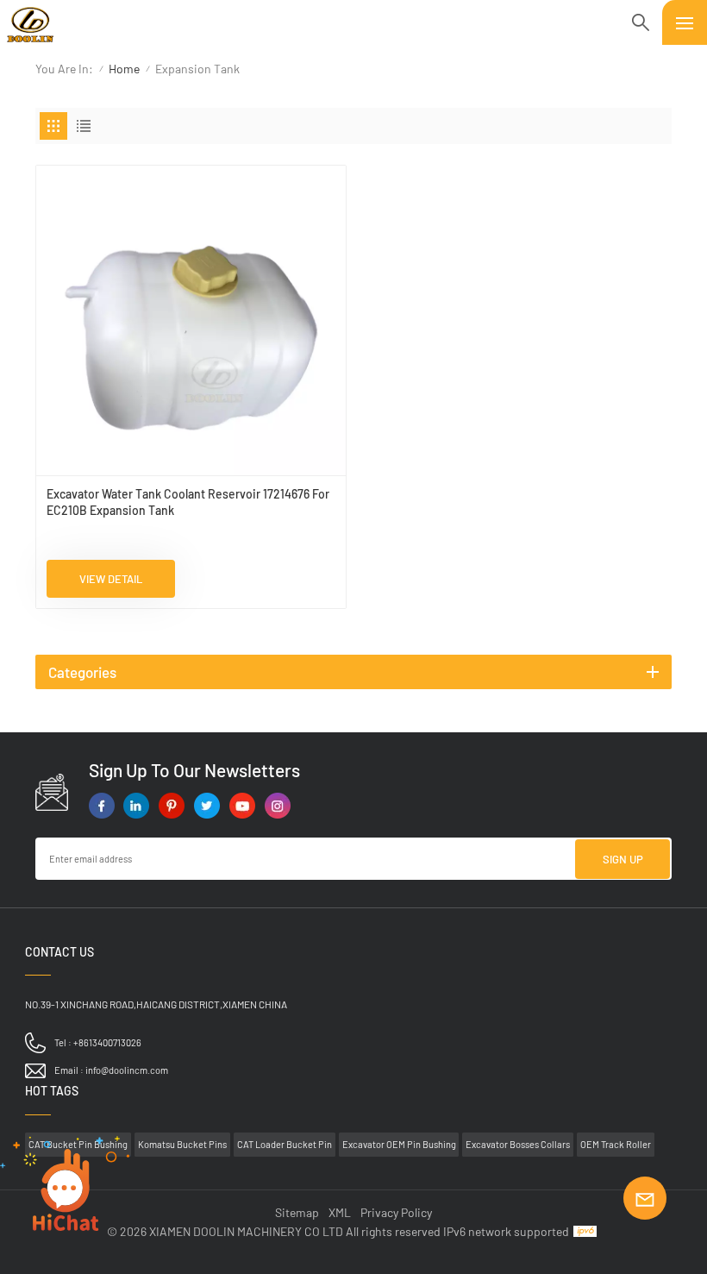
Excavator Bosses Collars (518, 1144)
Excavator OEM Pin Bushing (399, 1144)
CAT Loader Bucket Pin (284, 1144)
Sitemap (297, 1212)
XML (339, 1212)
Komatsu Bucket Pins (182, 1144)
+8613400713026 (107, 1042)
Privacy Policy (396, 1212)
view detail (110, 579)
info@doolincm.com (126, 1070)
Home (124, 68)
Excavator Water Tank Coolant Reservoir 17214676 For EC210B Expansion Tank (188, 502)
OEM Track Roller (615, 1144)
